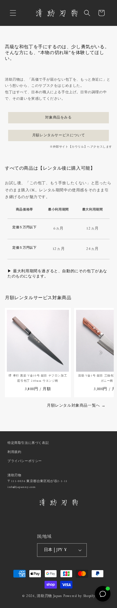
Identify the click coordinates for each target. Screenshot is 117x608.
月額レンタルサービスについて (58, 135)
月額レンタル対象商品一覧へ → (76, 406)
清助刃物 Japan (49, 596)
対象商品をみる (58, 118)
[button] (13, 13)
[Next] (100, 352)
